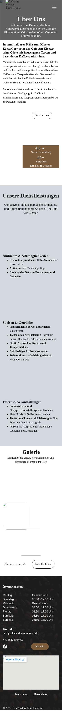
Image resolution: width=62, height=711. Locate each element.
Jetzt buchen (42, 115)
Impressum (21, 694)
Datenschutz (40, 694)
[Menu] (54, 7)
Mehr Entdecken (43, 564)
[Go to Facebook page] (5, 646)
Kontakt (39, 646)
